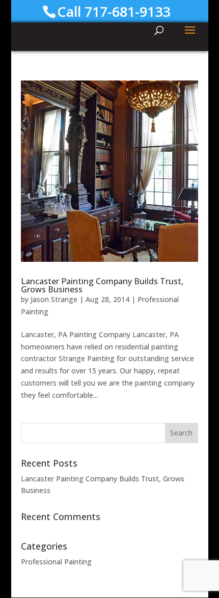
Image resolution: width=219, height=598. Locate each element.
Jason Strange (54, 299)
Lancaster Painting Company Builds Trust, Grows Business (102, 285)
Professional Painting (56, 561)
